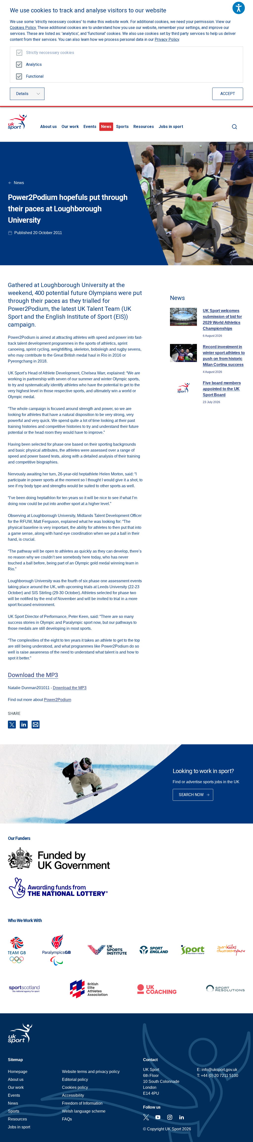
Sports (122, 126)
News (106, 126)
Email (36, 725)
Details (22, 93)
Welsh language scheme (83, 1111)
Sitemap (15, 1060)
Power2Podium (57, 700)
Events (90, 126)
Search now (191, 794)
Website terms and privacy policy (91, 1071)
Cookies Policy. (23, 27)
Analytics (34, 64)
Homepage (17, 121)
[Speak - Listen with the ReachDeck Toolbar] (238, 8)
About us (48, 126)
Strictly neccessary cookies (50, 52)
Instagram (170, 1117)
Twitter (146, 1117)
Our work (70, 126)
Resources (143, 126)
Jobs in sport (171, 126)
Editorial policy (75, 1079)
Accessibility (73, 1095)
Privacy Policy (167, 39)
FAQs (67, 1119)
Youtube (158, 1117)
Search (234, 127)
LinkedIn (24, 725)
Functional (34, 76)
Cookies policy (75, 1087)
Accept (227, 93)
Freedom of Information (82, 1103)
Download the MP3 (33, 675)
